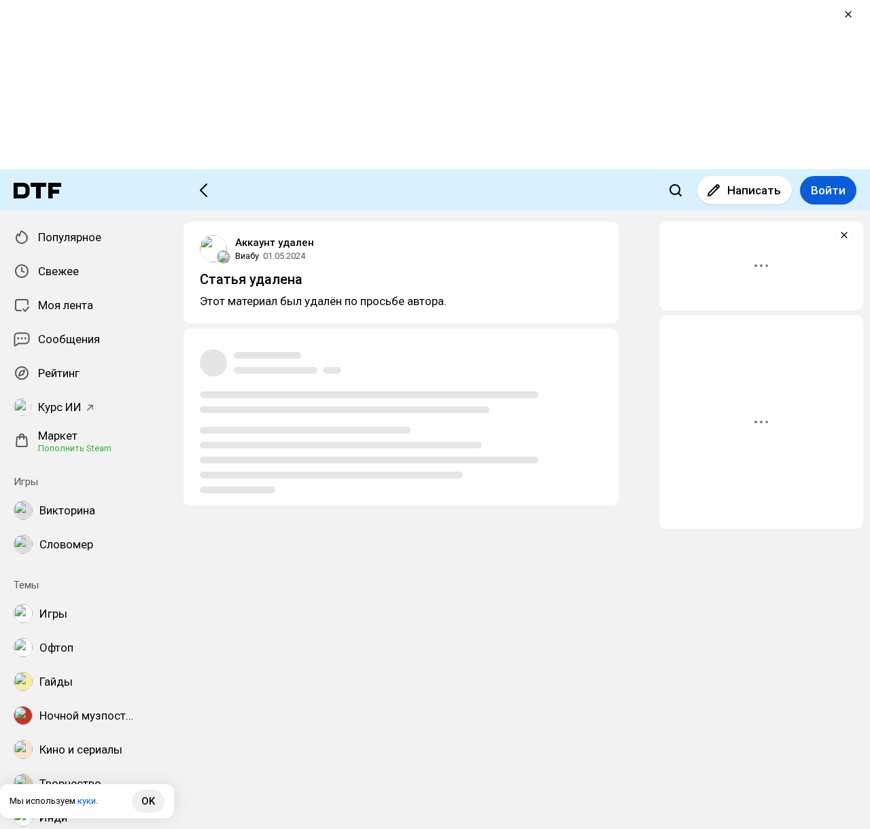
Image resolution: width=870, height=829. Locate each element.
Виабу (247, 256)
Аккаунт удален (274, 242)
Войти (828, 190)
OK (148, 801)
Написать (754, 190)
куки (86, 801)
